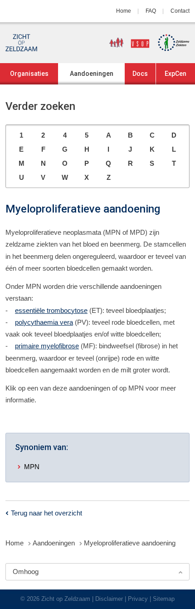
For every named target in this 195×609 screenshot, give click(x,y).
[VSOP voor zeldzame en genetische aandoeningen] (126, 42)
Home (123, 11)
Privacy (138, 598)
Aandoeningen (91, 73)
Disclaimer (109, 598)
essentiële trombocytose (51, 310)
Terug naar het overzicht (46, 513)
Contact (180, 11)
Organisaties (29, 73)
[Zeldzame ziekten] (170, 42)
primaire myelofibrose (47, 346)
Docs (140, 73)
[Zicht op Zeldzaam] (21, 42)
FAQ (151, 11)
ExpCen (175, 73)
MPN (31, 466)
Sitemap (164, 598)
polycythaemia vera (44, 322)
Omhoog (26, 571)
